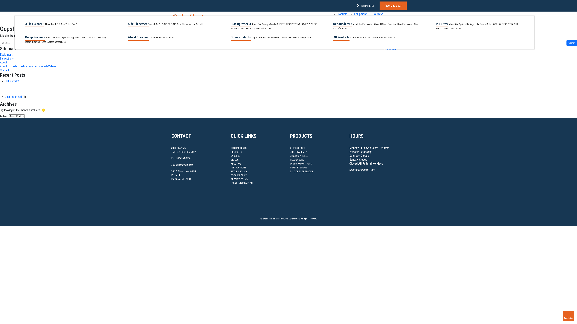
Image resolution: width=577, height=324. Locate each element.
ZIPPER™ (312, 24)
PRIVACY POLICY (239, 179)
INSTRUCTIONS (238, 167)
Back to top (568, 318)
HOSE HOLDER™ (499, 24)
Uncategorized (13, 97)
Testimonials (40, 66)
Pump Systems (35, 37)
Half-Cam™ (72, 24)
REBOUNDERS (297, 159)
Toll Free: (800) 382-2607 (183, 151)
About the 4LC (51, 24)
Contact (391, 49)
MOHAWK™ (302, 24)
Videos (52, 66)
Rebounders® (342, 24)
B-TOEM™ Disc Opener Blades (285, 37)
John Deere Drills (483, 24)
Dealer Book (377, 37)
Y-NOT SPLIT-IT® (452, 28)
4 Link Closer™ (34, 24)
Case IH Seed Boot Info (385, 24)
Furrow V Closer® (239, 28)
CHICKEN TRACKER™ (286, 24)
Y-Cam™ (63, 24)
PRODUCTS (236, 151)
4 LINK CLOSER (297, 148)
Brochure (367, 37)
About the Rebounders (363, 24)
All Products (341, 37)
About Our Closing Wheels (264, 24)
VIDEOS (235, 159)
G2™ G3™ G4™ (169, 24)
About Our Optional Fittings (461, 24)
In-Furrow (442, 24)
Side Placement (138, 24)
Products (342, 14)
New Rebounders (405, 24)
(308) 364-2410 (183, 158)
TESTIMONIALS (239, 148)
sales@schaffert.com (182, 164)
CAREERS (235, 155)
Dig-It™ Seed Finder (261, 37)
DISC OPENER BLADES (301, 171)
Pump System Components (53, 41)
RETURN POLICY (239, 171)
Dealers (15, 66)
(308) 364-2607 (178, 148)
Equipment (360, 14)
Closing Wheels (241, 24)
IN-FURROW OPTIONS (301, 163)
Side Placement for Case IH (190, 24)
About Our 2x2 (156, 24)
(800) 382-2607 (393, 5)
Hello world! (12, 81)
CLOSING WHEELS (299, 155)
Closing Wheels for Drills (260, 28)
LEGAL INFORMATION (242, 183)
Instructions (389, 37)
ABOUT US (236, 163)
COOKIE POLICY (239, 175)
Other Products (241, 37)
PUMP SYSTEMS (298, 167)
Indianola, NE (367, 5)
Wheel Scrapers (138, 37)
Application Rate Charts (82, 37)
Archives (4, 116)
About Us (5, 66)
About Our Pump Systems (58, 37)
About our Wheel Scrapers (161, 37)
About (3, 62)
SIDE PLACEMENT (299, 151)
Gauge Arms (305, 37)
